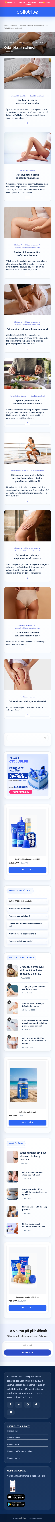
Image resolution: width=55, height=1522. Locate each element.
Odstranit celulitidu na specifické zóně (33, 26)
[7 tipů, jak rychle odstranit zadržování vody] (12, 991)
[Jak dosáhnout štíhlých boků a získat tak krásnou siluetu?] (12, 1043)
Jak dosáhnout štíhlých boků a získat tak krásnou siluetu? (34, 1040)
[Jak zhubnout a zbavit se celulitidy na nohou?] (27, 148)
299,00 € (13, 1115)
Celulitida (13, 26)
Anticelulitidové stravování (18, 396)
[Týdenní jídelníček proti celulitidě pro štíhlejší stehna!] (27, 373)
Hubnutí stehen (13, 1438)
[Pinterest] (36, 1405)
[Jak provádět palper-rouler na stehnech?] (27, 299)
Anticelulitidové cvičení (18, 470)
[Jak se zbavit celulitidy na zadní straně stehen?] (27, 603)
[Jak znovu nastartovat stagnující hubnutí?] (12, 1176)
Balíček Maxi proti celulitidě (27, 859)
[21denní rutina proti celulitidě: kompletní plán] (12, 1228)
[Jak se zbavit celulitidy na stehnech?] (27, 674)
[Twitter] (18, 1405)
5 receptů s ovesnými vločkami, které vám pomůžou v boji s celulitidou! (32, 971)
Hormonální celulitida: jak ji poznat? (34, 1208)
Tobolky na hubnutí (27, 1112)
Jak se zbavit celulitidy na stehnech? (27, 701)
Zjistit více (27, 870)
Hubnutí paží (12, 1431)
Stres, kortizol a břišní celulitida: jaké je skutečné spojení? (34, 1192)
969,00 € (13, 1301)
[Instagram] (27, 1405)
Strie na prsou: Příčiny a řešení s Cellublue (33, 1004)
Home (6, 26)
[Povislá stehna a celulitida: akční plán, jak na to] (27, 222)
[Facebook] (10, 1405)
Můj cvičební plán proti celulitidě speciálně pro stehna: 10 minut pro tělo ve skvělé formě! (27, 478)
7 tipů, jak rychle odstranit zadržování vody (34, 987)
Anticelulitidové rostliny (18, 96)
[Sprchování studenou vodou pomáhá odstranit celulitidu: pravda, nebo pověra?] (12, 1025)
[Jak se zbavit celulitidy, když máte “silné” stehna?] (27, 525)
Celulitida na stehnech (37, 96)
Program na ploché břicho (27, 1297)
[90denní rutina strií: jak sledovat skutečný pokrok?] (12, 1157)
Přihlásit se (27, 1352)
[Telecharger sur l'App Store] (27, 1497)
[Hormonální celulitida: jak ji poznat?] (12, 1211)
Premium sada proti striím (19, 909)
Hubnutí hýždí (13, 1445)
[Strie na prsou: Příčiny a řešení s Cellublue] (12, 1008)
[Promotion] (27, 755)
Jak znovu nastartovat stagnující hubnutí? (32, 1173)
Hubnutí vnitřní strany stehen (19, 1451)
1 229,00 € (14, 863)
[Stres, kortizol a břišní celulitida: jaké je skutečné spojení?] (12, 1194)
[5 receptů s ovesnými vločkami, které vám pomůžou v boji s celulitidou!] (12, 971)
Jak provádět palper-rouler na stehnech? (27, 329)
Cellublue (22, 1518)
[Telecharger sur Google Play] (27, 1504)
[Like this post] (27, 123)
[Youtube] (11, 1412)
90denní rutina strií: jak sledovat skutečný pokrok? (33, 1156)
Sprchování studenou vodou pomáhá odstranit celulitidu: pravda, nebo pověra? (35, 1023)
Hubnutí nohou (13, 1458)
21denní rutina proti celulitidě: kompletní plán (34, 1225)
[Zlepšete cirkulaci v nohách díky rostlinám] (27, 73)
